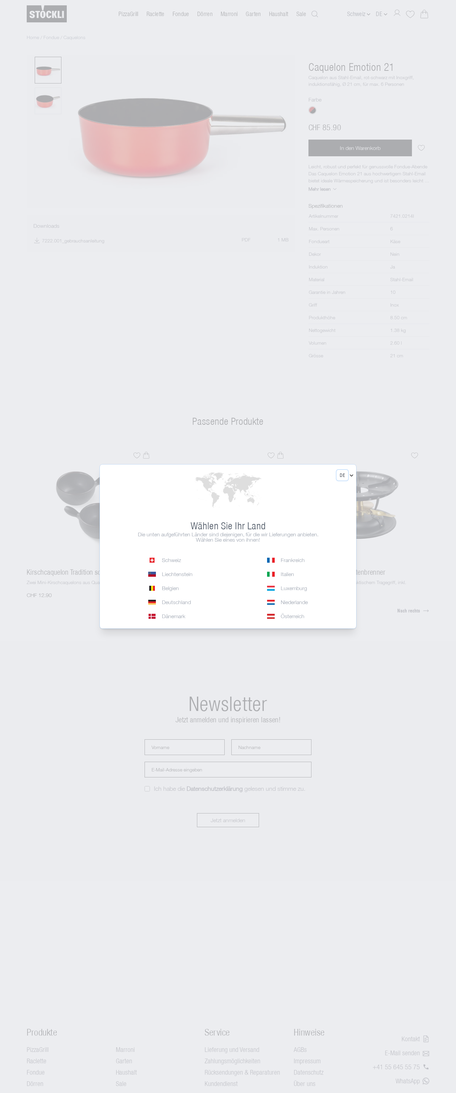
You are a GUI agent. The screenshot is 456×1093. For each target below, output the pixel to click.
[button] (342, 475)
